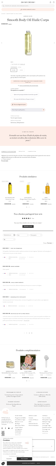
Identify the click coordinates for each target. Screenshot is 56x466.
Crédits (53, 457)
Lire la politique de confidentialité (9, 454)
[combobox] (22, 235)
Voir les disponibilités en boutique (28, 85)
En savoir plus (26, 320)
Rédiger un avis (28, 226)
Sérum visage (45, 423)
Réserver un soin (19, 421)
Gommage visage (46, 425)
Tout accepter (24, 458)
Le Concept (18, 433)
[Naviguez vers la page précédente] (24, 333)
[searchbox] (8, 235)
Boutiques (17, 423)
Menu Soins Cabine (19, 425)
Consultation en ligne (20, 420)
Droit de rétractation (34, 425)
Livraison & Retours (33, 420)
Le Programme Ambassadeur (18, 430)
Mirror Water (28, 16)
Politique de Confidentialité (41, 457)
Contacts (31, 418)
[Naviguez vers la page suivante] (32, 333)
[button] (3, 463)
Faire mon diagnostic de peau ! (20, 104)
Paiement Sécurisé (33, 423)
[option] (28, 82)
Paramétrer (9, 458)
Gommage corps (46, 429)
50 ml (21, 70)
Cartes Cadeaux (19, 427)
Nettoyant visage (46, 421)
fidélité (22, 64)
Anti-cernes (45, 431)
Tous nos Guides (46, 418)
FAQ (30, 421)
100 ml (14, 70)
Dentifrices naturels (47, 427)
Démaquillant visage (47, 420)
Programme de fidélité (20, 418)
